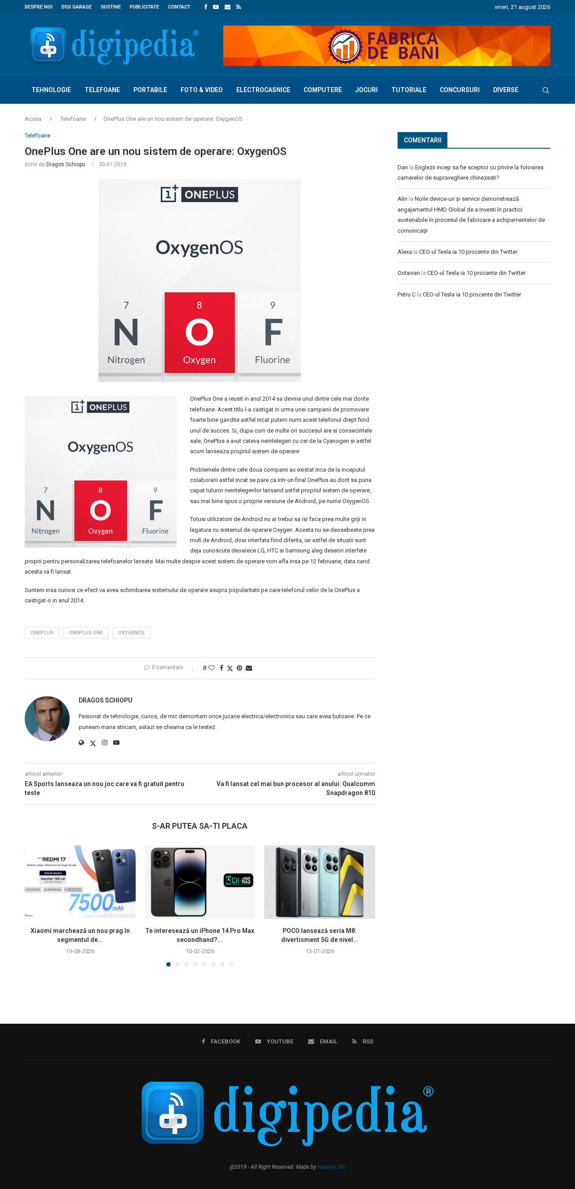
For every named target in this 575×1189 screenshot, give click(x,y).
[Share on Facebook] (221, 668)
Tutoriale (408, 89)
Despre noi (39, 7)
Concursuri (460, 89)
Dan (403, 167)
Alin (402, 198)
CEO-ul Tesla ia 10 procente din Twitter (468, 251)
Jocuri (366, 89)
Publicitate (144, 7)
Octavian (409, 273)
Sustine (111, 7)
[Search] (545, 90)
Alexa (405, 251)
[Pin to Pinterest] (239, 668)
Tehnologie (51, 89)
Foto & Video (202, 89)
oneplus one (86, 633)
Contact (179, 7)
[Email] (227, 7)
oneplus (42, 633)
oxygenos (131, 633)
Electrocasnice (263, 89)
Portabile (150, 89)
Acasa (33, 118)
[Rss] (238, 7)
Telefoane (102, 89)
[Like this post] (211, 668)
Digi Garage (77, 7)
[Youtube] (216, 7)
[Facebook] (205, 7)
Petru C (407, 294)
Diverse (505, 89)
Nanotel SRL (332, 1167)
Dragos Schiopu (65, 164)
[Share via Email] (249, 668)
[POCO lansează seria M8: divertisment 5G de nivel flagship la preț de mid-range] (319, 882)
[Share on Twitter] (230, 668)
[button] (36, 905)
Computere (323, 89)
